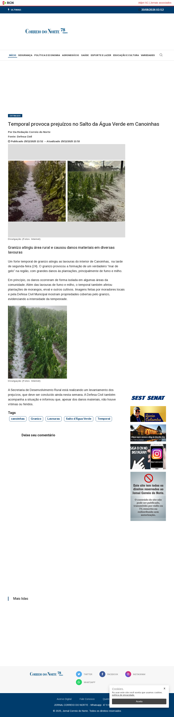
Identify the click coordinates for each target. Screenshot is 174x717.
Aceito (139, 701)
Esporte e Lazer (101, 55)
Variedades (148, 55)
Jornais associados (160, 2)
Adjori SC (143, 2)
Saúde (85, 55)
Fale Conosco (87, 699)
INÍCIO (12, 55)
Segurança (25, 55)
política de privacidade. (123, 695)
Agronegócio (70, 55)
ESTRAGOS (15, 115)
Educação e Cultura (126, 55)
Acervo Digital (64, 699)
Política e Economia (47, 55)
